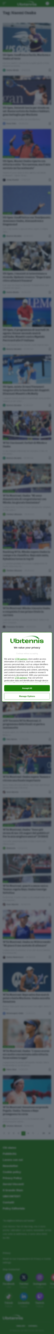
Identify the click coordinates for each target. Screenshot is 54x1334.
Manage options (27, 696)
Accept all (27, 688)
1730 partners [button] (21, 659)
